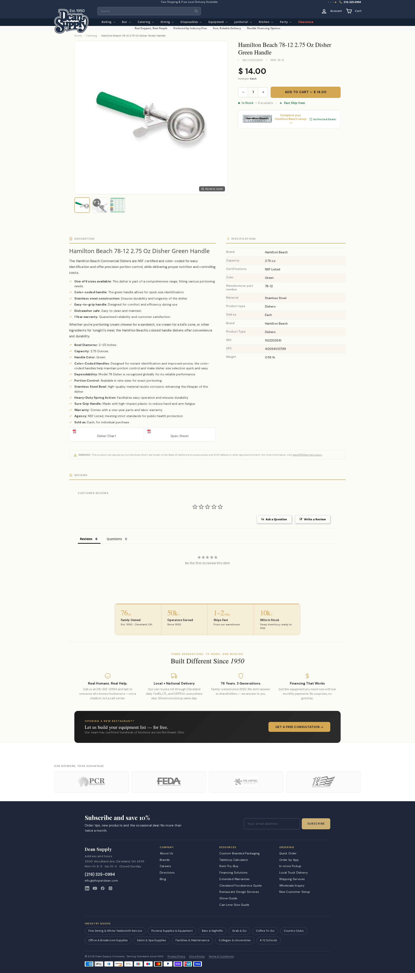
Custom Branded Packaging (239, 853)
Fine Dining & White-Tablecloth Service (115, 931)
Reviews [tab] (86, 539)
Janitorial (241, 22)
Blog (163, 879)
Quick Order (288, 853)
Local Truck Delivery (293, 872)
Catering (144, 22)
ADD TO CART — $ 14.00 (306, 92)
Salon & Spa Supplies (151, 940)
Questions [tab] (114, 539)
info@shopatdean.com (101, 880)
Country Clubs (294, 931)
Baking (107, 22)
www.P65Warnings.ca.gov (307, 454)
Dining (166, 22)
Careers (165, 866)
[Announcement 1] (328, 2)
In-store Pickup (290, 866)
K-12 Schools (268, 940)
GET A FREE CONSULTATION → (299, 727)
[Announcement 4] (335, 2)
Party (284, 22)
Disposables (189, 22)
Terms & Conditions (221, 956)
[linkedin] (87, 888)
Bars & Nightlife (212, 931)
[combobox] (149, 11)
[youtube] (95, 888)
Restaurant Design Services (239, 892)
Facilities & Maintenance (193, 940)
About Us (166, 853)
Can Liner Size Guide (234, 905)
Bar (125, 22)
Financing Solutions (233, 872)
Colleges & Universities (235, 940)
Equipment (216, 22)
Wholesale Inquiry (292, 885)
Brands (165, 860)
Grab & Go (239, 931)
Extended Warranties (234, 879)
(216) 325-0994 (100, 874)
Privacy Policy (176, 956)
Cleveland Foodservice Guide (240, 885)
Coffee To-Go (265, 931)
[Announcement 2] (330, 2)
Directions (167, 872)
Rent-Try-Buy (228, 866)
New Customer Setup (294, 892)
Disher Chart (106, 436)
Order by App (289, 860)
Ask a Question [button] (276, 519)
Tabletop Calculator (233, 860)
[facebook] (102, 888)
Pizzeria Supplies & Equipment (172, 931)
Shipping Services (292, 879)
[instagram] (110, 888)
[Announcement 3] (333, 2)
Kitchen (264, 22)
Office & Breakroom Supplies (108, 940)
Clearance (306, 22)
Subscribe (316, 823)
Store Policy (197, 956)
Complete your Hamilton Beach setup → (290, 119)
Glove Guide (228, 898)
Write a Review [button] (315, 519)
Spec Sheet (180, 436)
